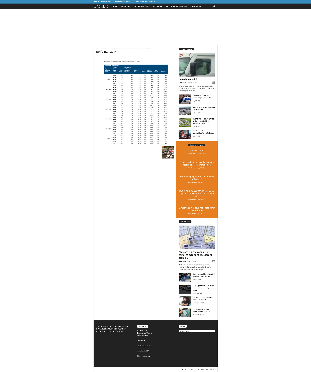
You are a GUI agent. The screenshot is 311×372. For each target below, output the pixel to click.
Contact (152, 2)
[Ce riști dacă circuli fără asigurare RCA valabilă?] (185, 312)
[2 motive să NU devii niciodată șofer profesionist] (185, 134)
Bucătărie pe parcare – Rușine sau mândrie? (197, 177)
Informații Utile (142, 6)
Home (115, 6)
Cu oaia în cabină (188, 79)
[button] (214, 6)
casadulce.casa (142, 330)
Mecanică (157, 6)
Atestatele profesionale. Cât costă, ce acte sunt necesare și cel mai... (195, 254)
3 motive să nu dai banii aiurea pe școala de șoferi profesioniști (197, 163)
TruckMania (141, 341)
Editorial (125, 6)
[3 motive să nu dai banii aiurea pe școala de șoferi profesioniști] (185, 99)
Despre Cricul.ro (140, 2)
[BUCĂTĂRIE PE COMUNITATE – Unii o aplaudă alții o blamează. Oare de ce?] (185, 122)
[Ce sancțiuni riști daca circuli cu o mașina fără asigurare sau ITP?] (185, 289)
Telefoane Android (143, 346)
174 (213, 261)
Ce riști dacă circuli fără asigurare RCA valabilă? (202, 310)
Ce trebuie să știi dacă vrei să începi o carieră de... (203, 298)
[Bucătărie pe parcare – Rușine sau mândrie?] (185, 110)
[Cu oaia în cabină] (197, 65)
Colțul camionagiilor (176, 6)
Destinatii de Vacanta (145, 333)
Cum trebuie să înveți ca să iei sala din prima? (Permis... (204, 275)
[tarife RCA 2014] (135, 100)
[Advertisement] (155, 27)
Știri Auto (196, 6)
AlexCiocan (182, 83)
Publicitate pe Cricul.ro (124, 2)
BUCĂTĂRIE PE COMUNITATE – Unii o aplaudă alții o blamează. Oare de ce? (196, 193)
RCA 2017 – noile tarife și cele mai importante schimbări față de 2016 (122, 48)
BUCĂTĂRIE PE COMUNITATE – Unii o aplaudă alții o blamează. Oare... (204, 121)
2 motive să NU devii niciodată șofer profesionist (203, 132)
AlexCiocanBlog (142, 336)
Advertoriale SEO (143, 351)
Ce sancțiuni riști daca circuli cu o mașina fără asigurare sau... (203, 288)
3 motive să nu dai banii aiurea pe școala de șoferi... (203, 96)
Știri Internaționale (144, 356)
